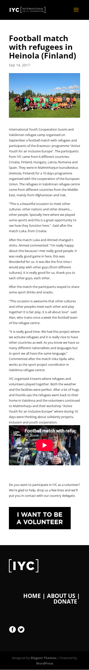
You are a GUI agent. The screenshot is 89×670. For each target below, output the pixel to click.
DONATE (65, 601)
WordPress (44, 663)
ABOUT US (61, 596)
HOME (32, 596)
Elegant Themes (43, 658)
